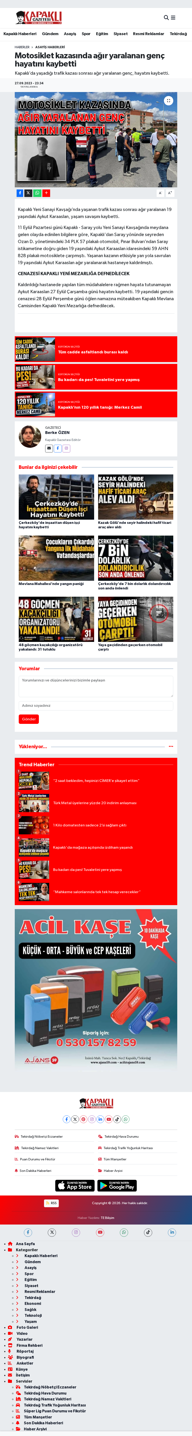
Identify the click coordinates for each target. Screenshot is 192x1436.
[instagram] (76, 1233)
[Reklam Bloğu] (96, 990)
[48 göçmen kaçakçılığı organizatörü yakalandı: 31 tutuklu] (56, 619)
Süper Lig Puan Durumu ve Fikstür (55, 1411)
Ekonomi (32, 1304)
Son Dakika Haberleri (35, 1171)
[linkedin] (172, 1233)
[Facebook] (58, 448)
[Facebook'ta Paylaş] (20, 193)
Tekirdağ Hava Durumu (121, 1136)
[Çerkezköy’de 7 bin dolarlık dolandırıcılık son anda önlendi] (136, 558)
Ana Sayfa (25, 1244)
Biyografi (25, 1357)
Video (22, 1334)
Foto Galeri (27, 1327)
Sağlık (30, 1310)
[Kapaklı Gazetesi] (38, 18)
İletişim (23, 1375)
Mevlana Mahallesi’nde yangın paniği (51, 584)
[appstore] (75, 1186)
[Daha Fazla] (46, 193)
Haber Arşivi (113, 1171)
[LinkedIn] (100, 1119)
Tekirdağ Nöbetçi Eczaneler (42, 1136)
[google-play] (117, 1186)
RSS (53, 1203)
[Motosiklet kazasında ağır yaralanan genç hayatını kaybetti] (96, 139)
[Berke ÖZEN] (30, 436)
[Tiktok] (117, 1119)
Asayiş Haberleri (50, 47)
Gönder (29, 719)
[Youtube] (109, 1119)
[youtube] (100, 1233)
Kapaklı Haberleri (20, 34)
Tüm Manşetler (114, 1159)
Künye (22, 1369)
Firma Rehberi (29, 1345)
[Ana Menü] (173, 18)
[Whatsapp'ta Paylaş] (37, 193)
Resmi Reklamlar (148, 34)
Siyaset (121, 34)
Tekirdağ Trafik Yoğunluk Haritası (128, 1148)
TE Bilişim (107, 1218)
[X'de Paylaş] (28, 193)
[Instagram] (66, 448)
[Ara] (166, 18)
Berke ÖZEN (57, 433)
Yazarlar (24, 1339)
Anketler (24, 1363)
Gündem (50, 34)
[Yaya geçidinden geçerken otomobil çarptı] (136, 619)
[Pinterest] (83, 1119)
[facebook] (28, 1233)
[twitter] (52, 1233)
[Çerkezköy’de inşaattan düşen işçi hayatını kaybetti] (56, 497)
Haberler (22, 47)
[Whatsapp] (125, 1119)
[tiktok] (148, 1233)
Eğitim (102, 34)
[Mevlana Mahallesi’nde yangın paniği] (56, 558)
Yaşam (30, 1322)
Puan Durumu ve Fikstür (37, 1159)
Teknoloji (33, 1316)
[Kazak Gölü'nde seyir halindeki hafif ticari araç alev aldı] (136, 497)
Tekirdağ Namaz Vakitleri (40, 1148)
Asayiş (70, 34)
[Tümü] (171, 747)
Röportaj (24, 1351)
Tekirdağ (178, 34)
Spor (86, 34)
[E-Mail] (49, 448)
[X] (75, 1119)
